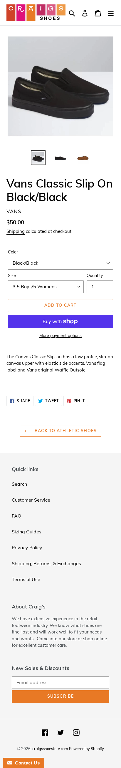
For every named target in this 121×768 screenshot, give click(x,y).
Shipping (15, 231)
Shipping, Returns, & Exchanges (46, 563)
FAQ (16, 516)
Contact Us (26, 762)
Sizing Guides (26, 532)
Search (19, 484)
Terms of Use (26, 579)
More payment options (60, 335)
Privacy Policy (27, 547)
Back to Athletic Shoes (65, 430)
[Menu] (110, 12)
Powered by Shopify (86, 748)
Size (12, 275)
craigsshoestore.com (50, 748)
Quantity (95, 275)
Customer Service (31, 500)
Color (13, 252)
